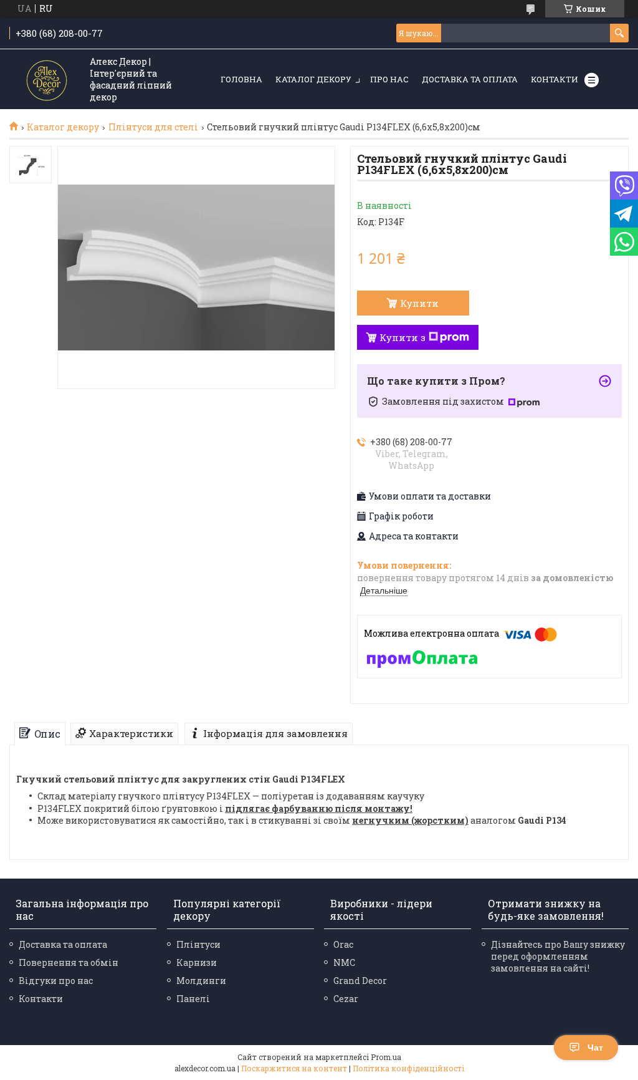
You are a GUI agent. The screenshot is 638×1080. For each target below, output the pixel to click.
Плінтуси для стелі (153, 127)
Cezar (345, 999)
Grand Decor (360, 980)
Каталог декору (313, 79)
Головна (241, 79)
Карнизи (196, 962)
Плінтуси (198, 944)
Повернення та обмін (68, 962)
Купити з (402, 337)
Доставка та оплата (470, 79)
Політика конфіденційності (408, 1068)
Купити (419, 303)
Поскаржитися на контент (294, 1068)
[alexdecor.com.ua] (47, 80)
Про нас (389, 79)
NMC (344, 962)
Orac (343, 944)
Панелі (193, 999)
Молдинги (201, 980)
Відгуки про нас (56, 980)
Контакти (554, 79)
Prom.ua (386, 1057)
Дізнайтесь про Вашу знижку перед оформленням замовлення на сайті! (558, 956)
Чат (595, 1048)
